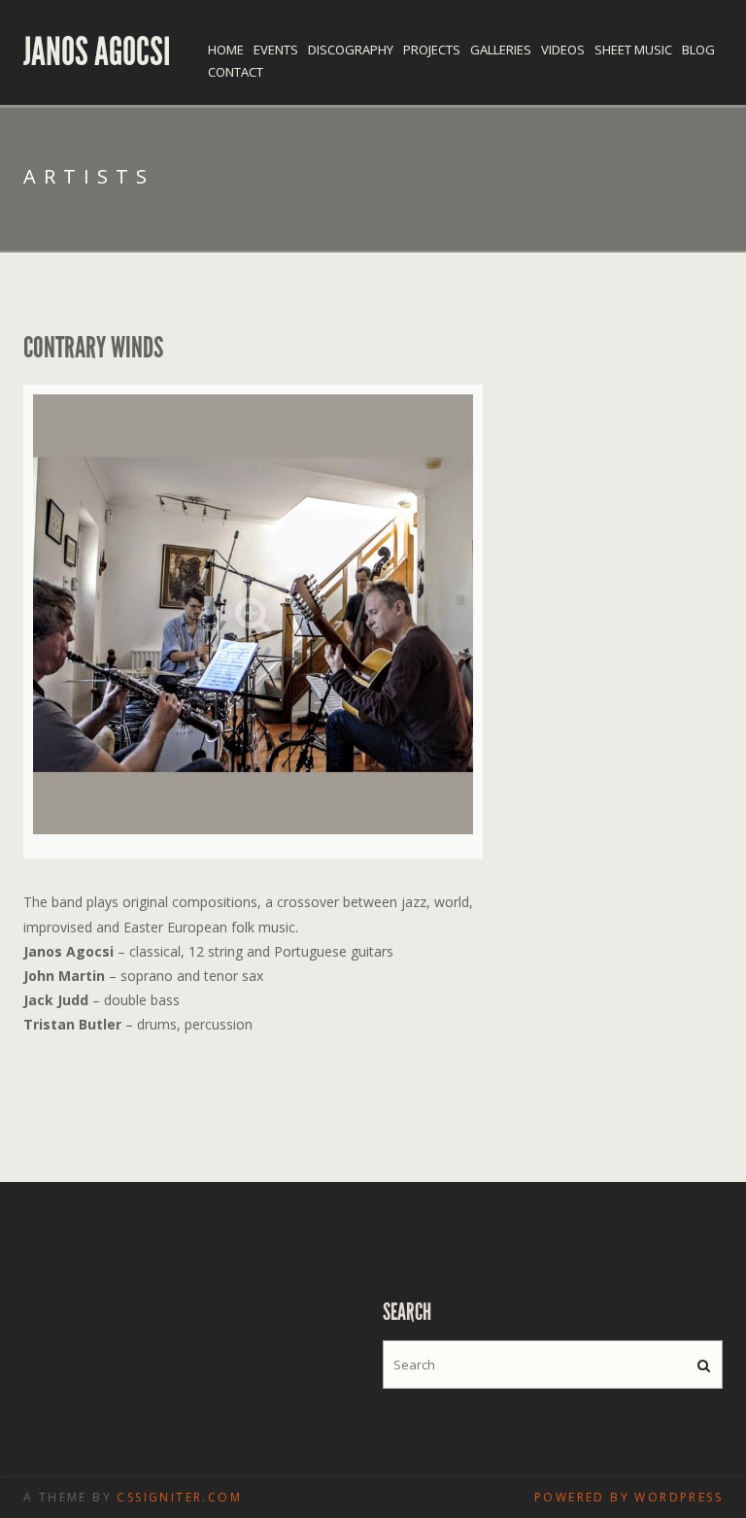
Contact (235, 72)
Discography (350, 49)
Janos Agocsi (97, 52)
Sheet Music (633, 49)
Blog (698, 49)
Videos (563, 49)
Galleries (500, 49)
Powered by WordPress (628, 1497)
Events (276, 49)
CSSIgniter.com (179, 1497)
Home (226, 49)
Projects (431, 49)
